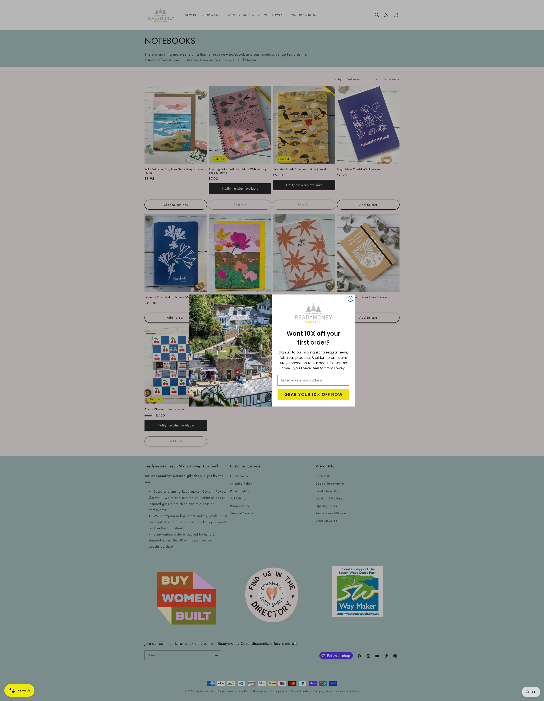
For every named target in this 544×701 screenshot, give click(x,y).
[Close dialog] (350, 298)
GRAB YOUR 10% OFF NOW (313, 394)
